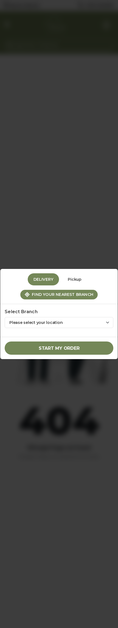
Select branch (21, 311)
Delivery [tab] (43, 279)
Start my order (59, 348)
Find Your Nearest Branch (61, 294)
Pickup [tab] (75, 279)
